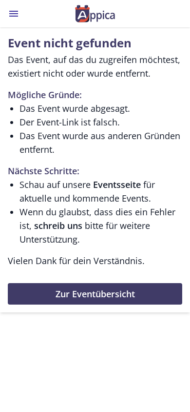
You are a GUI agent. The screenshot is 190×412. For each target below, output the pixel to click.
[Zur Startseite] (95, 13)
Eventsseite (117, 184)
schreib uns (58, 225)
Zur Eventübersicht (95, 294)
